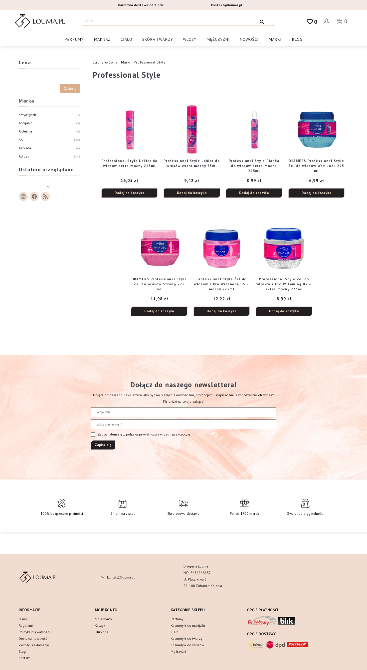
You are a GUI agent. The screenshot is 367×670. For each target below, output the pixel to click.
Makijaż (102, 39)
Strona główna (105, 62)
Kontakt (24, 658)
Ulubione (102, 632)
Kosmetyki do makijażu (188, 625)
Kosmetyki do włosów (187, 645)
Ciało (126, 39)
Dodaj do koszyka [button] (129, 193)
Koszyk (100, 625)
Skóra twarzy (157, 39)
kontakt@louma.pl (226, 5)
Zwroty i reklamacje (34, 645)
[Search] (262, 20)
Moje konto (103, 619)
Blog (297, 39)
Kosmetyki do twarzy (186, 638)
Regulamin (26, 625)
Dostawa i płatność (33, 638)
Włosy (189, 39)
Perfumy (74, 39)
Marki (275, 39)
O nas (23, 619)
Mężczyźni (218, 39)
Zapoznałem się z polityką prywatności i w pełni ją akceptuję (143, 434)
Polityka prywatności (34, 632)
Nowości (249, 39)
